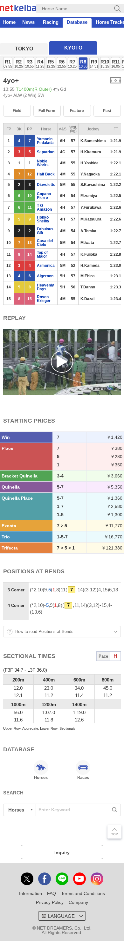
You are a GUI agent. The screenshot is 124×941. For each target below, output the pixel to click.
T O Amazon (44, 207)
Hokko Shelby (43, 219)
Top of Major (42, 254)
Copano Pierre (44, 196)
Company (78, 902)
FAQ (51, 893)
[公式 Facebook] (44, 878)
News (28, 22)
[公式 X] (27, 878)
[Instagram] (97, 878)
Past (107, 111)
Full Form (46, 111)
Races (83, 777)
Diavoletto (46, 185)
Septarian (45, 152)
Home (9, 22)
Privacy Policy (50, 902)
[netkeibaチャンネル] (79, 878)
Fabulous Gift (45, 231)
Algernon (45, 276)
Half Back (46, 174)
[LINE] (62, 878)
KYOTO (73, 47)
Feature (77, 111)
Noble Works (43, 163)
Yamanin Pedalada (45, 141)
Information (30, 893)
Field (17, 111)
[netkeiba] (18, 9)
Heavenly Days (45, 287)
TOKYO (24, 48)
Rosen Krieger (44, 299)
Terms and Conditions (83, 893)
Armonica (46, 265)
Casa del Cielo (45, 243)
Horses (41, 777)
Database (77, 22)
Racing (51, 22)
